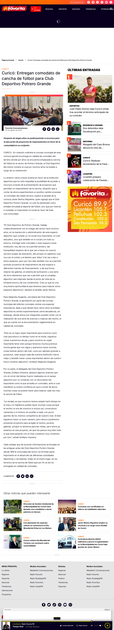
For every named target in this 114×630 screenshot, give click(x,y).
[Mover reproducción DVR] (92, 621)
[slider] (57, 621)
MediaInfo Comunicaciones (41, 570)
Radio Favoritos (36, 582)
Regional (49, 9)
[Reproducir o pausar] (107, 625)
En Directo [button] (17, 624)
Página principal (8, 60)
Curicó (20, 60)
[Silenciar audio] (91, 625)
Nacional (76, 9)
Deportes (63, 9)
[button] (57, 618)
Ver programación (77, 2)
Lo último (37, 9)
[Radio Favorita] (14, 8)
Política (61, 578)
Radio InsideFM (36, 586)
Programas (6, 594)
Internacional (7, 590)
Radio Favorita (36, 574)
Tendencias (91, 9)
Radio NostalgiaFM (38, 578)
